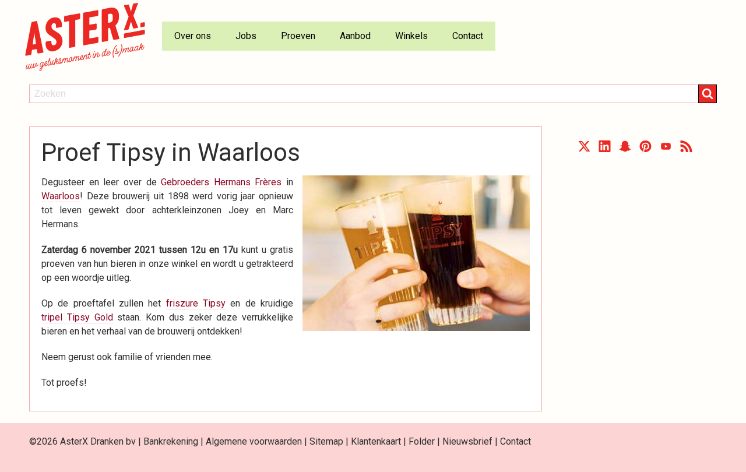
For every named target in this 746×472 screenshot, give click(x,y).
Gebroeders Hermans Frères (221, 182)
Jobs (245, 35)
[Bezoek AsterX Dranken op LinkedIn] (604, 148)
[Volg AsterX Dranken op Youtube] (666, 148)
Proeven (298, 35)
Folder (422, 441)
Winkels (411, 35)
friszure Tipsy (196, 303)
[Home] (89, 36)
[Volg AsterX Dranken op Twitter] (584, 148)
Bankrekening (170, 441)
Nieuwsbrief (467, 441)
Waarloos (60, 196)
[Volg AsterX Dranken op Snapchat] (625, 148)
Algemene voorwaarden (254, 441)
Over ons (192, 35)
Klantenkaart (376, 441)
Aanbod (355, 35)
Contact (467, 35)
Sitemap (326, 441)
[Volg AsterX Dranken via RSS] (686, 148)
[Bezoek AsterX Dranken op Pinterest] (645, 148)
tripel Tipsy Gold (77, 317)
